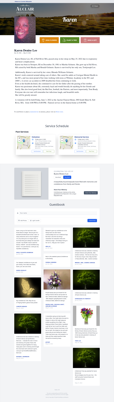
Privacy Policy (52, 394)
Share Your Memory (90, 193)
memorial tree (34, 112)
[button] (24, 141)
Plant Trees (48, 151)
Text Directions (37, 151)
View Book (58, 177)
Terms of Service (61, 394)
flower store (59, 112)
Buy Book (67, 177)
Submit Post (92, 220)
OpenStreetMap (59, 397)
